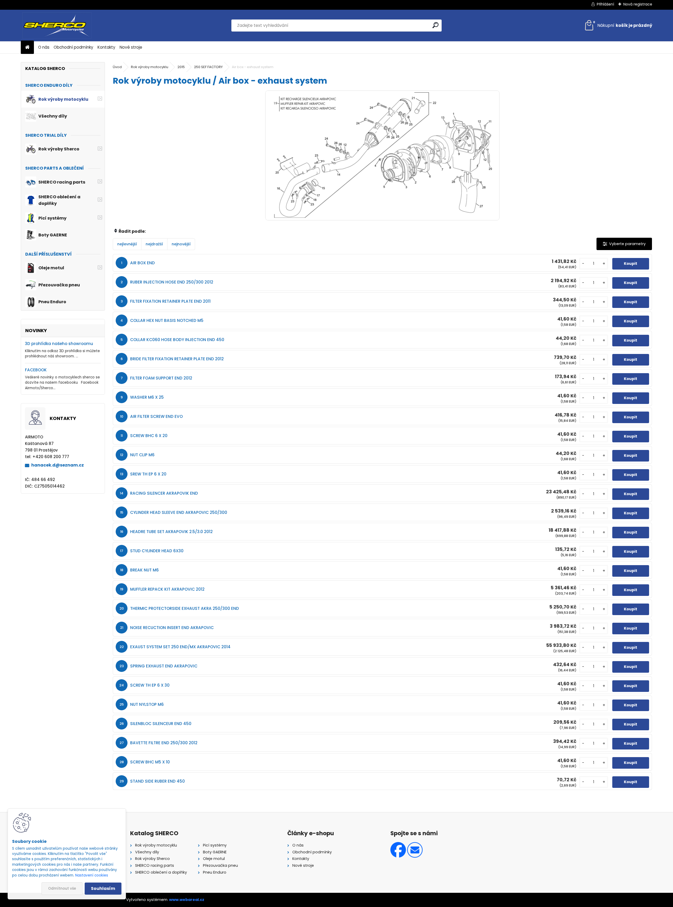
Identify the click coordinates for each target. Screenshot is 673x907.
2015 (181, 66)
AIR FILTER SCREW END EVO (156, 416)
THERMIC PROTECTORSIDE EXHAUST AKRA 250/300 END (184, 608)
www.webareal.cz (186, 899)
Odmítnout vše (62, 888)
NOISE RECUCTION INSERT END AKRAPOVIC (172, 627)
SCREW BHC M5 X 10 (150, 762)
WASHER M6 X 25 (147, 397)
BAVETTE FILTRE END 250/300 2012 (163, 743)
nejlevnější (127, 244)
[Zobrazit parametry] (624, 244)
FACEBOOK (36, 370)
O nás (43, 47)
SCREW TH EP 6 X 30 (150, 685)
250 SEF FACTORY (208, 66)
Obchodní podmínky (73, 47)
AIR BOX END (142, 263)
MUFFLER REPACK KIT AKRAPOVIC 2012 (167, 589)
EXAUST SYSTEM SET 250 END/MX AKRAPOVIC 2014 (180, 647)
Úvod (117, 66)
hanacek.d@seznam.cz (57, 465)
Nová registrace (637, 4)
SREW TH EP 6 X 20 (148, 474)
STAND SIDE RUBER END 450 (157, 781)
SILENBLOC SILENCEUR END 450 (160, 723)
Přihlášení (605, 4)
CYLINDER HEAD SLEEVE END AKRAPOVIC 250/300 (178, 512)
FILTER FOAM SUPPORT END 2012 (161, 378)
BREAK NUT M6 (144, 570)
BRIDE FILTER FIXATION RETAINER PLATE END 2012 (177, 359)
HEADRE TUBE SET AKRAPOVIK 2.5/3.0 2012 (171, 531)
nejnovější (181, 244)
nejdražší (154, 244)
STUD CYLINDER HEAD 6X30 (156, 551)
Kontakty (106, 47)
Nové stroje (131, 47)
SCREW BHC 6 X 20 (148, 435)
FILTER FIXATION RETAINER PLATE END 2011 (170, 301)
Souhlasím (103, 888)
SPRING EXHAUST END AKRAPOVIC (163, 666)
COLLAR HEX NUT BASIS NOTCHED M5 (166, 320)
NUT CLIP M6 (142, 455)
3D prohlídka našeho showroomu (59, 343)
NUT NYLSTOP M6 (147, 704)
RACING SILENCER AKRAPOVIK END (164, 493)
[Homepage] (27, 47)
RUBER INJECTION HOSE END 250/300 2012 (171, 282)
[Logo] (57, 25)
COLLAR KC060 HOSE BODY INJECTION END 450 (177, 339)
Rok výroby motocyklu (149, 66)
